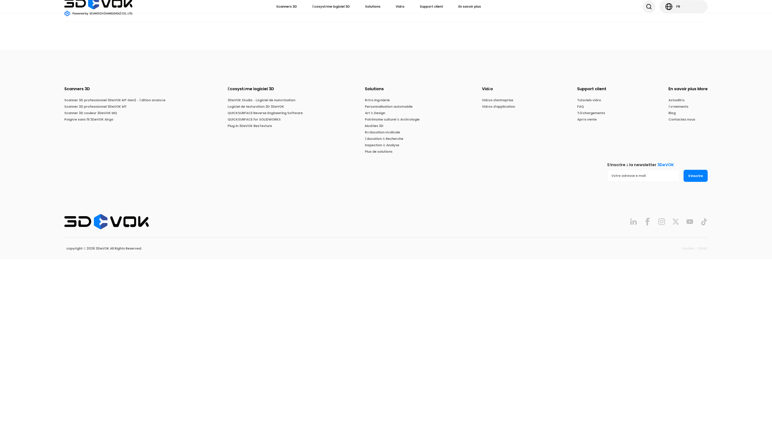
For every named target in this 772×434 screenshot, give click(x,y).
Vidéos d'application (498, 106)
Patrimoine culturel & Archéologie (392, 119)
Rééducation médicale (382, 132)
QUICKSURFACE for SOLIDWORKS (254, 119)
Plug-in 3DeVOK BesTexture (250, 126)
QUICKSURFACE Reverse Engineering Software (265, 113)
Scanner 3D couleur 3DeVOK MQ (90, 113)
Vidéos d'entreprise (497, 100)
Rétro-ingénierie (377, 100)
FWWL (703, 248)
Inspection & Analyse (382, 145)
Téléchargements (591, 113)
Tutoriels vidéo (589, 100)
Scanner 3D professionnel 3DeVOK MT (95, 106)
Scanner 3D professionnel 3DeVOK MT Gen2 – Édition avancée (114, 100)
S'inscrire (695, 176)
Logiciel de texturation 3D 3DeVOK (256, 106)
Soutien (688, 248)
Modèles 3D (374, 126)
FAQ (580, 106)
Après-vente (587, 119)
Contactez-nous (681, 119)
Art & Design (375, 113)
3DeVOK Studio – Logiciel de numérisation (261, 100)
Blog (672, 113)
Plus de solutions (378, 151)
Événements (678, 106)
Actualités (676, 100)
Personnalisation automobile (389, 106)
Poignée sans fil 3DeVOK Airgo (88, 119)
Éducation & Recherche (384, 138)
